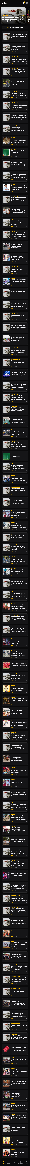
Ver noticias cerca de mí (16, 27)
